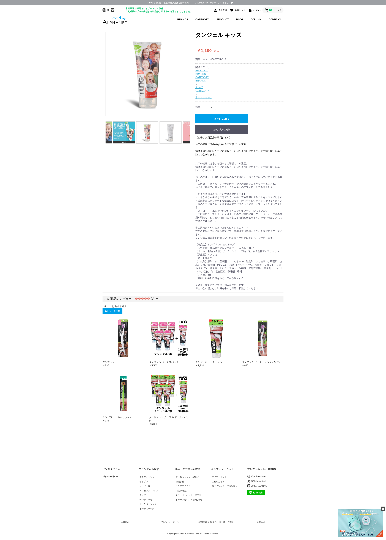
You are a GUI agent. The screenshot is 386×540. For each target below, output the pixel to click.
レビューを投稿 (112, 311)
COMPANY (275, 19)
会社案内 (125, 522)
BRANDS (182, 19)
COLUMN (256, 19)
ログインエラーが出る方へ (224, 486)
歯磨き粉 (180, 481)
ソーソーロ (144, 486)
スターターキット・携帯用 (188, 495)
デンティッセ (145, 499)
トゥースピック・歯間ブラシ (189, 499)
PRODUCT (223, 19)
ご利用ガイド (218, 481)
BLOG (239, 19)
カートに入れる (221, 118)
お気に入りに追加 (221, 129)
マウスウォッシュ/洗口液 (187, 477)
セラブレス (144, 481)
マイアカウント (219, 477)
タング (199, 87)
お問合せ (261, 522)
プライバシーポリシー (170, 522)
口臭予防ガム (182, 490)
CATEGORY (202, 19)
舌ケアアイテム (203, 97)
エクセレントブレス (148, 490)
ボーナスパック (146, 508)
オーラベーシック (147, 504)
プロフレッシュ (146, 477)
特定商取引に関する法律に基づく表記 (216, 522)
